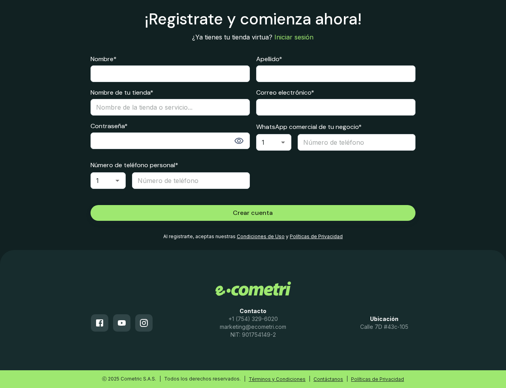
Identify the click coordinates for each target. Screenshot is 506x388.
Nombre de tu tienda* (122, 93)
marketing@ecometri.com (253, 326)
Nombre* (104, 59)
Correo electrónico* (285, 93)
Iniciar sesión (293, 37)
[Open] (283, 142)
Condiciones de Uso (261, 236)
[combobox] (273, 142)
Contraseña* (109, 126)
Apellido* (269, 59)
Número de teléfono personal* (134, 165)
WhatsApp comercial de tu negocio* (309, 127)
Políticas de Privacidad (316, 236)
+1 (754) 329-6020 (253, 318)
